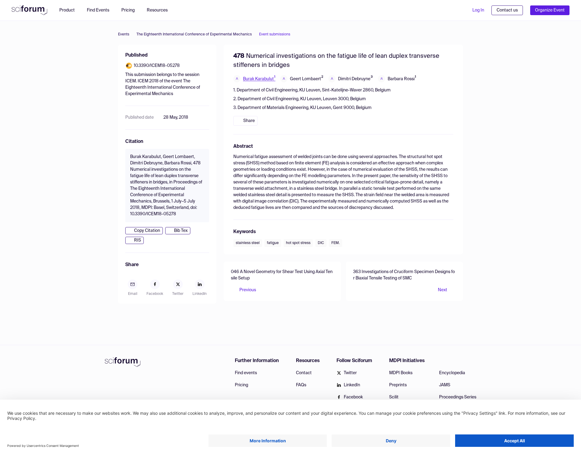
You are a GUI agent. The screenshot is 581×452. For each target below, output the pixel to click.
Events (123, 34)
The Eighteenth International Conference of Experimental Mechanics (194, 34)
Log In (478, 10)
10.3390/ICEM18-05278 (157, 66)
